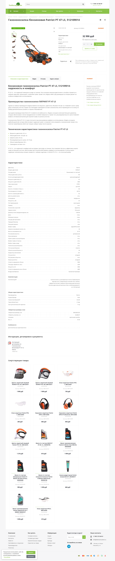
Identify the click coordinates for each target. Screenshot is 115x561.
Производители (12, 545)
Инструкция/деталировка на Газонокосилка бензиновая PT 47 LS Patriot (18, 345)
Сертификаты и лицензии (15, 543)
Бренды (50, 540)
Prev (14, 31)
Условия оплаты (32, 536)
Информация (52, 533)
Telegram (69, 546)
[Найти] (83, 4)
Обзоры (50, 545)
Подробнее (7, 557)
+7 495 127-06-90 (97, 3)
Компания (11, 533)
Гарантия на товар (33, 543)
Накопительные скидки (34, 540)
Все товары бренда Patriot (94, 105)
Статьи (50, 538)
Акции (49, 536)
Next (14, 60)
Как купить (31, 533)
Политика (11, 548)
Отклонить (31, 556)
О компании (11, 536)
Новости (10, 540)
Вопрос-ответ (51, 543)
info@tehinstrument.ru (99, 539)
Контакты (11, 538)
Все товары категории (93, 102)
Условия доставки (33, 538)
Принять (30, 552)
